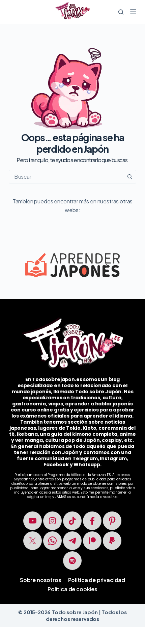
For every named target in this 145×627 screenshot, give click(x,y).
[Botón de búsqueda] (129, 176)
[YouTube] (32, 521)
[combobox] (66, 176)
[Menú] (133, 12)
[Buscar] (120, 12)
